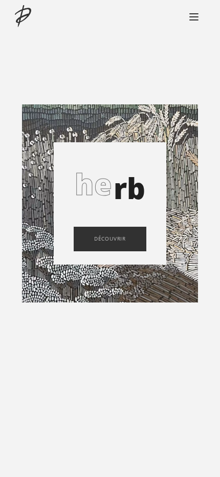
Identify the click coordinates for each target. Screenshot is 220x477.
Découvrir (110, 238)
